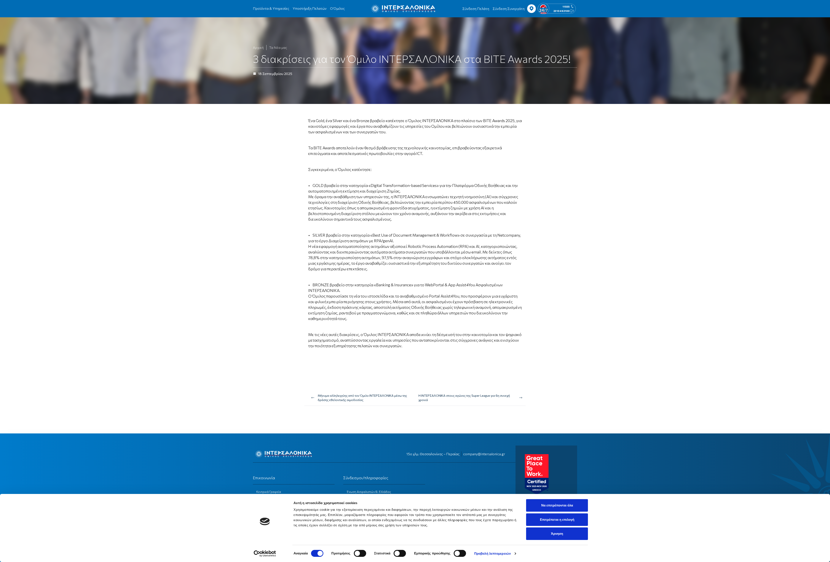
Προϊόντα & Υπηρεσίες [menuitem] (271, 8)
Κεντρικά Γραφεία (268, 492)
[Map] (531, 8)
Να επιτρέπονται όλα (557, 505)
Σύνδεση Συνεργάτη (509, 8)
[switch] (360, 553)
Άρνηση (557, 533)
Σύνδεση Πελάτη (475, 8)
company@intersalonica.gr (484, 454)
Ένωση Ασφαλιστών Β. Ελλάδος (369, 492)
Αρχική (258, 47)
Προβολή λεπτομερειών (492, 553)
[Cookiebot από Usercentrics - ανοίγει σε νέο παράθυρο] (265, 553)
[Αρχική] (402, 8)
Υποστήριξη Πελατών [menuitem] (310, 8)
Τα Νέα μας (278, 47)
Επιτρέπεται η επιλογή (557, 519)
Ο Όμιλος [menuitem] (337, 8)
